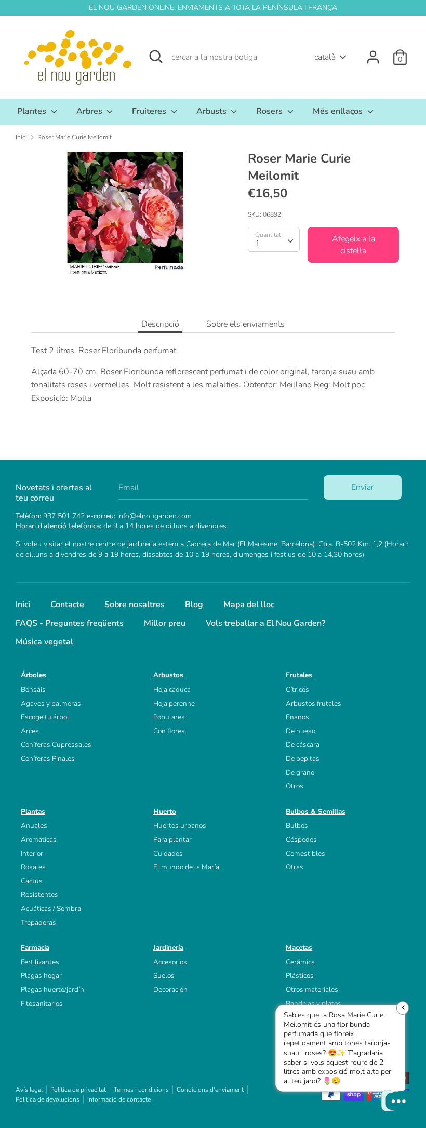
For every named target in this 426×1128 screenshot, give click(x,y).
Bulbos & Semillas (315, 811)
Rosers (270, 111)
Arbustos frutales (313, 703)
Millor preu (164, 623)
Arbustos (168, 675)
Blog (194, 604)
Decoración (170, 990)
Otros (294, 786)
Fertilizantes (40, 962)
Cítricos (297, 689)
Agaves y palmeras (51, 703)
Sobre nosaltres (134, 604)
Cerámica (300, 962)
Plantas (33, 811)
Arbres (90, 111)
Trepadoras (38, 923)
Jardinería (168, 947)
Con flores (169, 731)
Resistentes (39, 894)
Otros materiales (312, 990)
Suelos (164, 976)
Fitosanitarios (42, 1004)
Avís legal (29, 1089)
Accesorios (170, 962)
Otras (294, 867)
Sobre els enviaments (245, 324)
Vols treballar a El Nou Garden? (265, 623)
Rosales (33, 867)
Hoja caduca (172, 689)
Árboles (33, 675)
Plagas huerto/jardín (52, 990)
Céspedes (301, 839)
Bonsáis (33, 689)
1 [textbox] (257, 243)
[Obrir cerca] (155, 56)
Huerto (164, 811)
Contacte (67, 604)
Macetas (299, 947)
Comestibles (305, 853)
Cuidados (168, 853)
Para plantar (172, 839)
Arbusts (212, 111)
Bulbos (297, 825)
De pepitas (303, 758)
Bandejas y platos (313, 1004)
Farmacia (35, 947)
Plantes (32, 111)
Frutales (299, 675)
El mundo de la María (186, 867)
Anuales (34, 825)
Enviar (362, 487)
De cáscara (303, 744)
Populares (169, 717)
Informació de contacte (119, 1099)
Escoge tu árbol (45, 717)
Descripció (160, 324)
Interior (32, 853)
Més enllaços (339, 111)
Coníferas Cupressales (56, 744)
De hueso (300, 731)
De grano (300, 772)
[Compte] (373, 53)
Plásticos (300, 976)
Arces (30, 731)
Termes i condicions (141, 1089)
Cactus (32, 881)
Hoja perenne (174, 703)
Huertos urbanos (179, 825)
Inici (23, 604)
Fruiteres (150, 111)
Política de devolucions (47, 1099)
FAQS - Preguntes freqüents (70, 623)
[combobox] (274, 239)
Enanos (297, 717)
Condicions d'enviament (210, 1089)
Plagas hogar (41, 976)
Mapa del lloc (248, 604)
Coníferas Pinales (48, 758)
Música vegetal (44, 642)
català (325, 57)
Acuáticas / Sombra (51, 909)
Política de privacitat (78, 1089)
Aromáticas (39, 839)
